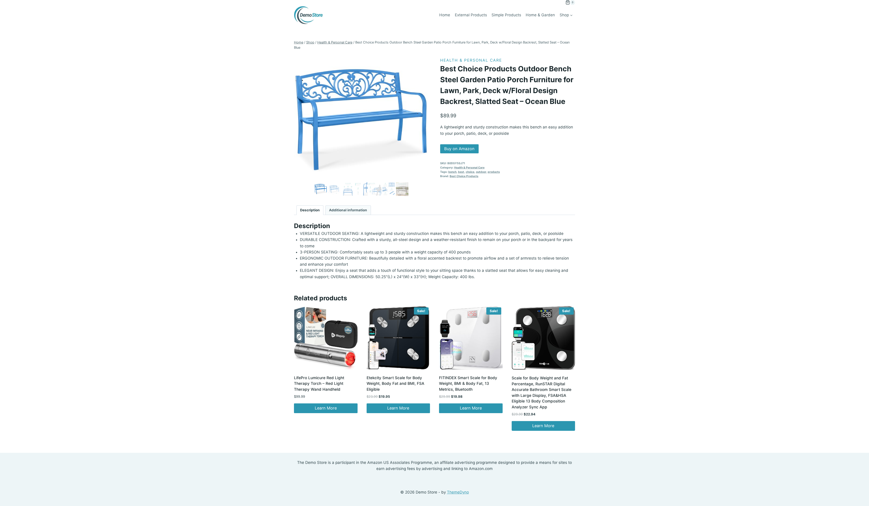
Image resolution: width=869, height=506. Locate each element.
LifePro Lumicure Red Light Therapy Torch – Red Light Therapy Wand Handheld (319, 384)
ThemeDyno (458, 492)
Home (444, 15)
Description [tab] (310, 210)
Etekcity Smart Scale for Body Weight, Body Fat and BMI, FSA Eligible (395, 384)
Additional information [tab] (348, 210)
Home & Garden (540, 15)
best (461, 171)
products (494, 171)
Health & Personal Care (471, 60)
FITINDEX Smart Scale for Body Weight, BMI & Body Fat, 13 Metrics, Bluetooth (468, 384)
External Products (471, 15)
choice (470, 171)
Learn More (326, 408)
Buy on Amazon (459, 148)
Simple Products (506, 15)
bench (452, 171)
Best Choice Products (464, 176)
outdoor (481, 171)
